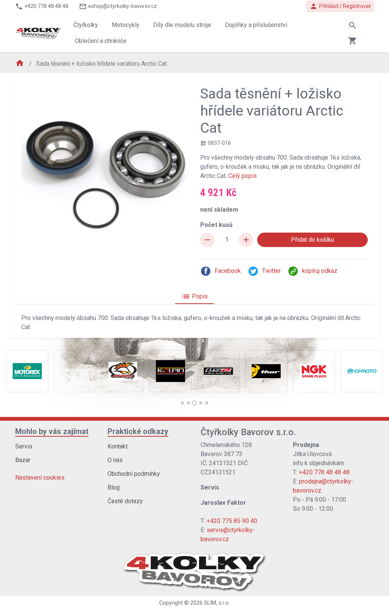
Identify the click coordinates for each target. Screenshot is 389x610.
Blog (114, 487)
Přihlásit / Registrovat (340, 6)
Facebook (228, 270)
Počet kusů (216, 224)
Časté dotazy (125, 501)
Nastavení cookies (40, 477)
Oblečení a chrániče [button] (101, 40)
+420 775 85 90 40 (232, 520)
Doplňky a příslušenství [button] (256, 25)
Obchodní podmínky (134, 473)
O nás (115, 460)
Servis (23, 446)
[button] (182, 402)
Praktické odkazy (138, 431)
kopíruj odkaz (319, 270)
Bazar (22, 460)
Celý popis (242, 175)
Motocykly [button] (125, 25)
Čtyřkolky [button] (85, 25)
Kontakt (118, 446)
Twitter (271, 270)
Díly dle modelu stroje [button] (182, 25)
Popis (194, 296)
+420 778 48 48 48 (324, 472)
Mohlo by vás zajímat (52, 431)
